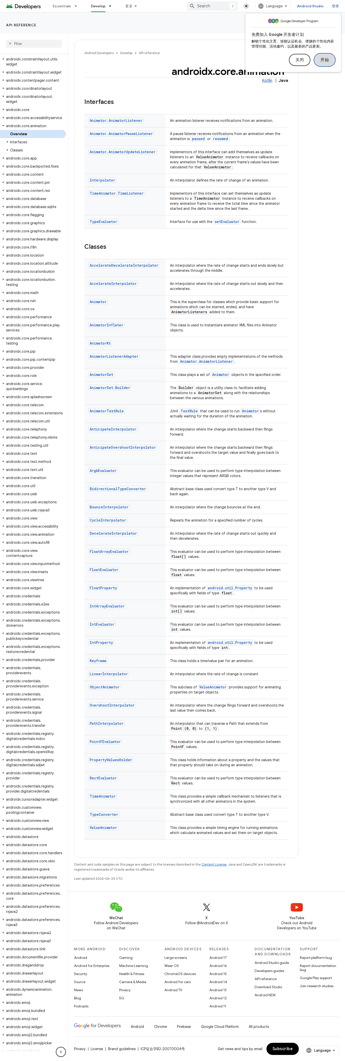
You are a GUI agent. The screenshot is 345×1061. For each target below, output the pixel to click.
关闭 (299, 59)
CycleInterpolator (108, 520)
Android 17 (218, 957)
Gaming (126, 957)
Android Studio (310, 6)
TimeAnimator (103, 796)
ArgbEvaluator (103, 470)
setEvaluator (227, 221)
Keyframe (98, 660)
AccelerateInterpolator (113, 283)
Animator (98, 301)
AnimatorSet (101, 374)
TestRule (189, 411)
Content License (214, 864)
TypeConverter (104, 814)
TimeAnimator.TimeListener (117, 193)
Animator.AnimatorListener (116, 120)
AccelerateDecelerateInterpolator (124, 265)
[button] (33, 61)
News (78, 990)
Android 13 (218, 990)
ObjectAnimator (104, 687)
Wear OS (171, 965)
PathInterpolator (107, 723)
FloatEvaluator (104, 569)
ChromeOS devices (180, 974)
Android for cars (177, 982)
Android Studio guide (272, 962)
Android (80, 957)
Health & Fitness (131, 974)
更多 (129, 6)
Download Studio (268, 987)
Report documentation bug (318, 967)
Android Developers (99, 53)
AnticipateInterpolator (113, 429)
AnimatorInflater (106, 325)
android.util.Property (230, 587)
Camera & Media (132, 982)
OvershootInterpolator (112, 705)
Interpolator (102, 180)
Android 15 (218, 974)
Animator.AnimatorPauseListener (121, 133)
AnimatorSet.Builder (110, 387)
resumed (220, 138)
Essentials (62, 6)
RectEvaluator (103, 778)
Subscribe (283, 1048)
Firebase (184, 1026)
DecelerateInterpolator (113, 533)
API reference (21, 25)
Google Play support (316, 978)
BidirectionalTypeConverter (118, 488)
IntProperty (101, 642)
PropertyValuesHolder (111, 759)
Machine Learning (133, 965)
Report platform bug (316, 957)
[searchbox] (34, 44)
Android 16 (218, 965)
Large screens (175, 957)
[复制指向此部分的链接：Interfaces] (119, 102)
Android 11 (217, 1006)
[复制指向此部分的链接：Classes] (111, 247)
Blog (77, 998)
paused (198, 138)
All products (259, 1026)
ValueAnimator (213, 687)
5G (121, 998)
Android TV (173, 990)
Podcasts (81, 1006)
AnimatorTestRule (107, 411)
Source (79, 982)
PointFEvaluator (105, 741)
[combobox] (212, 6)
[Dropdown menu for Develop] (112, 6)
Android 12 (218, 998)
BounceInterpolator (109, 507)
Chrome (160, 1026)
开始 (325, 59)
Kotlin (267, 80)
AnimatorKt (100, 343)
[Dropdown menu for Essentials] (78, 6)
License (97, 1049)
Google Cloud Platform (220, 1026)
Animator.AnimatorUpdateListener (123, 151)
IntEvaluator (102, 624)
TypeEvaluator (103, 221)
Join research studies (316, 986)
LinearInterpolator (109, 673)
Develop (98, 6)
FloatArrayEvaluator (109, 551)
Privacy (125, 990)
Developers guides (269, 970)
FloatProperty (103, 587)
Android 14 (218, 982)
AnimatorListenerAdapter (114, 356)
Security (80, 974)
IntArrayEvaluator (107, 606)
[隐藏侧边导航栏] (61, 1052)
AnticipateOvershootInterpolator (123, 447)
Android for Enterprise (91, 965)
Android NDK (265, 995)
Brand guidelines (122, 1049)
